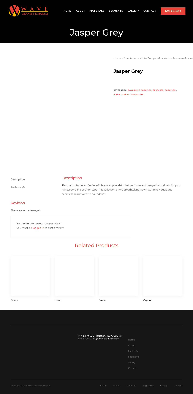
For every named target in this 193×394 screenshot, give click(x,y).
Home (67, 10)
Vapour (147, 300)
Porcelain (170, 90)
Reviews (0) (18, 187)
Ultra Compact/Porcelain (155, 58)
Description (18, 179)
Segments (116, 10)
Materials (97, 10)
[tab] (34, 179)
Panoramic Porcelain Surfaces (146, 90)
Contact (149, 10)
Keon (58, 300)
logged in (38, 228)
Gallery (133, 10)
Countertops (131, 58)
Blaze (102, 300)
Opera (14, 300)
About (80, 10)
